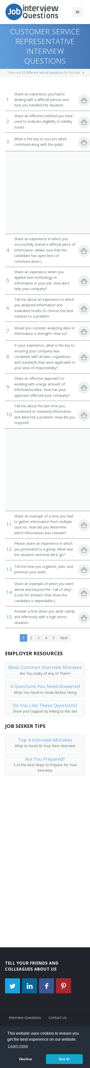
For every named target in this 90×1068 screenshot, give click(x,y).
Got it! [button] (64, 1059)
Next (64, 637)
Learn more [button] (18, 1046)
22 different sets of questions (42, 72)
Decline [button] (25, 1059)
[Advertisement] (45, 192)
